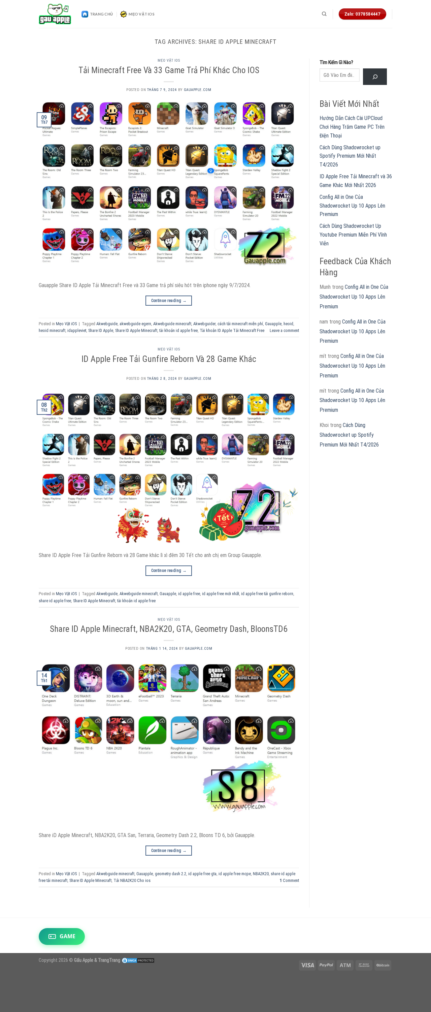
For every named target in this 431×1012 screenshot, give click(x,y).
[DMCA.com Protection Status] (138, 960)
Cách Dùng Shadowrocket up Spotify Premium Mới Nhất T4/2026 (350, 156)
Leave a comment (284, 330)
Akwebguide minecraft (172, 323)
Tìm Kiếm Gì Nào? (336, 62)
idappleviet (76, 330)
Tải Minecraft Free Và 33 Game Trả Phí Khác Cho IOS (168, 70)
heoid (288, 323)
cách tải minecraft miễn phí (240, 323)
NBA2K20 (261, 873)
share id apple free (55, 600)
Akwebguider (204, 323)
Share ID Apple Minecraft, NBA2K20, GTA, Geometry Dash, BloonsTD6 (169, 629)
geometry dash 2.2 (170, 873)
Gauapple (273, 323)
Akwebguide (107, 323)
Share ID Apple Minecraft (136, 330)
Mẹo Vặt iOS (141, 14)
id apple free (189, 593)
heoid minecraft (52, 330)
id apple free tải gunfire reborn (267, 593)
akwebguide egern (135, 323)
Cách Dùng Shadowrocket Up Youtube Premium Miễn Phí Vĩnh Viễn (353, 234)
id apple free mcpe (235, 873)
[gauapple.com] (55, 14)
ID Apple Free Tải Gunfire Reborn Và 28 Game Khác (168, 359)
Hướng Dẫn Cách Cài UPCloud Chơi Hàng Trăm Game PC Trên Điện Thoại (352, 127)
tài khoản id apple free (178, 330)
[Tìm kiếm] (324, 14)
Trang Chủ (101, 14)
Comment (289, 880)
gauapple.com (197, 90)
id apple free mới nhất (220, 593)
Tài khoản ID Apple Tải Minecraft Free (232, 330)
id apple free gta (202, 873)
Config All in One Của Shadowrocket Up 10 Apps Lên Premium (352, 205)
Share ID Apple (100, 330)
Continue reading (169, 300)
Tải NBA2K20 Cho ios (132, 880)
